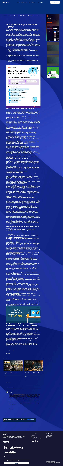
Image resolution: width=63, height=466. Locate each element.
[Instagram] (35, 441)
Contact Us (33, 435)
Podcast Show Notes (21, 15)
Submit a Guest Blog (35, 437)
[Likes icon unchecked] (9, 408)
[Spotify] (32, 441)
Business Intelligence (9, 2)
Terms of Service (53, 461)
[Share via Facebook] (6, 350)
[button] (33, 2)
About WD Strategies (49, 435)
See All (42, 358)
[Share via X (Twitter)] (9, 350)
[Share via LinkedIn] (11, 350)
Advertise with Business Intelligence (37, 438)
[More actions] (39, 21)
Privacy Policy (48, 461)
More (37, 15)
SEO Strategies (31, 15)
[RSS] (37, 441)
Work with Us (33, 436)
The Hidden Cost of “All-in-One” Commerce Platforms (32, 373)
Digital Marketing (9, 347)
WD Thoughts (48, 437)
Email (5, 456)
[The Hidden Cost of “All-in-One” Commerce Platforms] (33, 365)
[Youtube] (33, 441)
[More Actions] (39, 392)
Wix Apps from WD (49, 436)
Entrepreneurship (12, 15)
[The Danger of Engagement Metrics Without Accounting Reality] (13, 365)
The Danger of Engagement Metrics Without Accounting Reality (12, 373)
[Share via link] (13, 350)
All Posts (5, 15)
